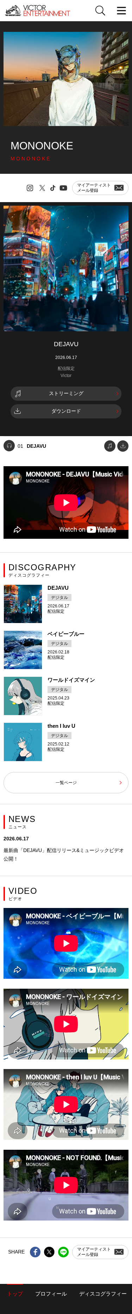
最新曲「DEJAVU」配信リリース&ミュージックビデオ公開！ (64, 854)
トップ (15, 1294)
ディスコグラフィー (103, 1294)
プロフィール (51, 1294)
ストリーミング (66, 393)
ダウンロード (66, 411)
